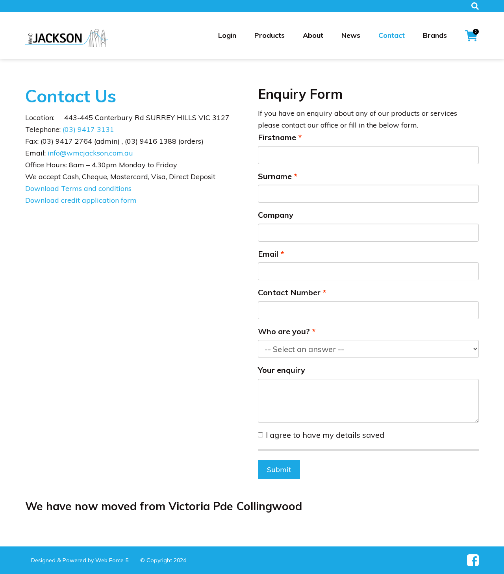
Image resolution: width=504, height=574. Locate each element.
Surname (275, 176)
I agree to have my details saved (325, 435)
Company (275, 215)
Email (268, 254)
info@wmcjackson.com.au (90, 152)
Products (269, 35)
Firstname (277, 137)
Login (227, 35)
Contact (391, 35)
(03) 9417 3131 (88, 129)
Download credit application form (81, 200)
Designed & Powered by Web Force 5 (79, 560)
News (350, 35)
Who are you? (284, 331)
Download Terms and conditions (78, 188)
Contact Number (289, 292)
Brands (435, 35)
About (313, 35)
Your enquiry (281, 370)
